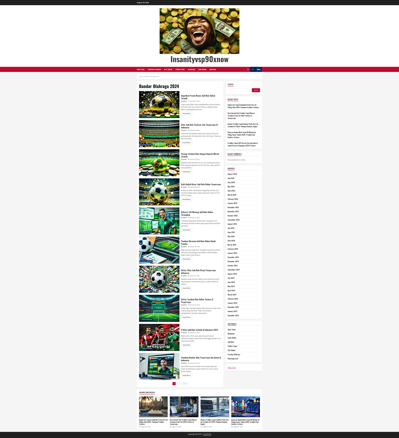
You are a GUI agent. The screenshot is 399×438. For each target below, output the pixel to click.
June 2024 (231, 282)
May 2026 (231, 186)
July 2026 (231, 178)
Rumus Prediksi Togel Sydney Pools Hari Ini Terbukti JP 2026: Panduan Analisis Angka (243, 125)
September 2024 (234, 269)
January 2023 (232, 311)
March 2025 (232, 245)
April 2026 (231, 190)
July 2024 (231, 278)
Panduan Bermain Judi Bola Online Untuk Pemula (159, 250)
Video (258, 69)
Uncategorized (233, 358)
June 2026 (231, 182)
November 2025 (233, 211)
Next (185, 384)
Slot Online (168, 69)
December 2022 (233, 315)
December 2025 (233, 207)
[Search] (248, 69)
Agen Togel (141, 69)
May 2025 (231, 236)
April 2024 (231, 290)
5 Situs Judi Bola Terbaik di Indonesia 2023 (159, 337)
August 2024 (232, 274)
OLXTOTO (207, 434)
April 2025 (231, 240)
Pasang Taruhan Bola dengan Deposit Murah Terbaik (159, 162)
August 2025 (232, 224)
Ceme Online (202, 69)
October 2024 (233, 265)
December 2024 (233, 257)
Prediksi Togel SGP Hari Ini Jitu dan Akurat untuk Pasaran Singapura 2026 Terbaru (243, 144)
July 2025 (231, 228)
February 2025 (233, 249)
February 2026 (233, 199)
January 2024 (232, 303)
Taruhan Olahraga (154, 69)
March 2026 (232, 195)
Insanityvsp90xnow (199, 58)
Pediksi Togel (180, 69)
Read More (186, 113)
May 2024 (231, 286)
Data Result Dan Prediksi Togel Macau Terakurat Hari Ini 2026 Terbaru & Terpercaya (241, 115)
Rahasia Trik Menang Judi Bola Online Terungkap (159, 220)
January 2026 (232, 203)
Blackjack (191, 69)
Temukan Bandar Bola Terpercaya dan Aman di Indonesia (159, 366)
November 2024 (233, 261)
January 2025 (232, 253)
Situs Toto (232, 367)
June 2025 (231, 232)
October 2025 (233, 215)
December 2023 (233, 307)
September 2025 (234, 220)
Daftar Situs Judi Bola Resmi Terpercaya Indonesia (159, 279)
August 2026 (232, 174)
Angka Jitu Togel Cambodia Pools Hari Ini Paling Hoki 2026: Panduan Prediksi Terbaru (243, 106)
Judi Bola (213, 69)
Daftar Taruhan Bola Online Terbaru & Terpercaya (159, 308)
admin (185, 101)
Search (230, 84)
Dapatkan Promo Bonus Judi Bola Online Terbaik (159, 104)
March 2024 (232, 294)
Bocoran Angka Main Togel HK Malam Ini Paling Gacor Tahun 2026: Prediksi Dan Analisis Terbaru (242, 135)
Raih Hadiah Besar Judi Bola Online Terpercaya (159, 191)
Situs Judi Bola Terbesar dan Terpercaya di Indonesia (159, 133)
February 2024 (233, 299)
